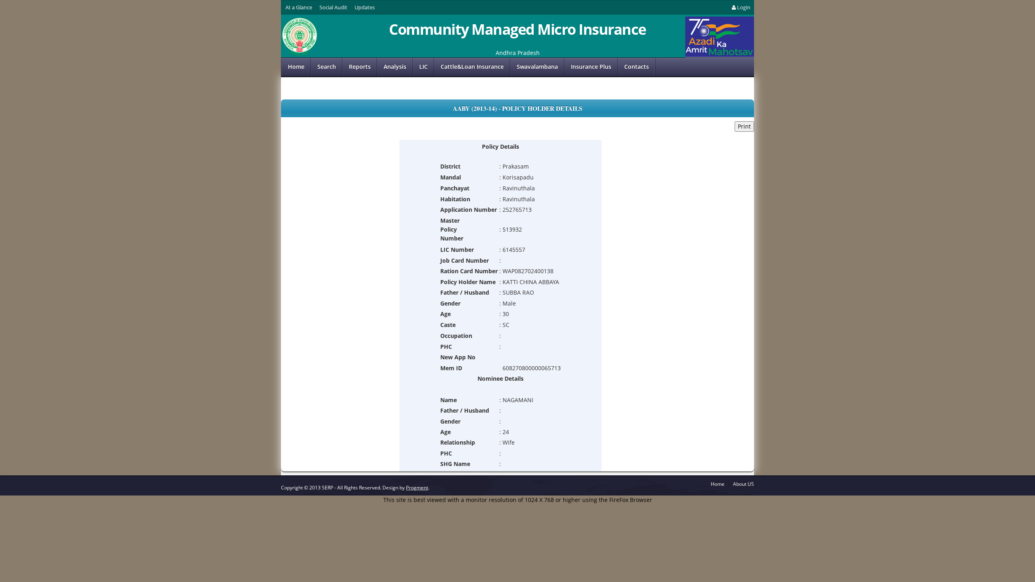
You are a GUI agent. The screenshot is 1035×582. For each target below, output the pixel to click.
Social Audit (333, 7)
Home (296, 66)
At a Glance (298, 7)
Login (743, 7)
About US (743, 484)
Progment (417, 487)
